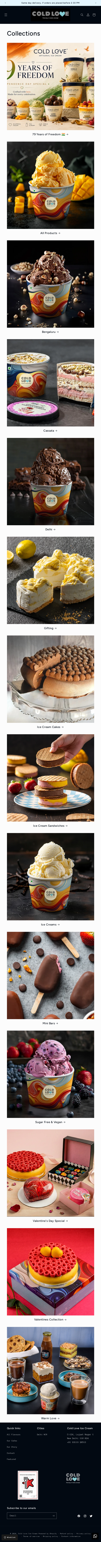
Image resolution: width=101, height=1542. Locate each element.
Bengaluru (49, 331)
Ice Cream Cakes (48, 727)
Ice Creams (49, 924)
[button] (6, 15)
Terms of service (31, 1536)
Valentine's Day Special (49, 1220)
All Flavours (14, 1434)
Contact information (71, 1536)
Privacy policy (84, 1533)
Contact (11, 1453)
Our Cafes (12, 1441)
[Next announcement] (96, 3)
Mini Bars (49, 1023)
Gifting (49, 628)
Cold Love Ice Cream (28, 1533)
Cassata (48, 430)
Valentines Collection (48, 1319)
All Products (48, 233)
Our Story (12, 1447)
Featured (11, 1459)
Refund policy (66, 1533)
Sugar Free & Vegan (48, 1122)
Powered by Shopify (48, 1533)
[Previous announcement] (5, 3)
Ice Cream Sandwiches (48, 825)
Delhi (48, 529)
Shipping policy (50, 1536)
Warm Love (48, 1418)
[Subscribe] (53, 1515)
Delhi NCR (42, 1434)
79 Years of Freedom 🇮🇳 (48, 134)
